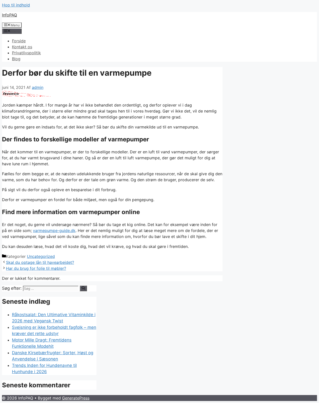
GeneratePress (75, 398)
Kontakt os (22, 46)
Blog (16, 58)
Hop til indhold (16, 4)
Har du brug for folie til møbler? (36, 268)
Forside (19, 40)
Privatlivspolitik (26, 52)
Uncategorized (41, 256)
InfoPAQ (9, 14)
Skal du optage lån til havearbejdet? (40, 262)
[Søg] (83, 288)
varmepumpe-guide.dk (54, 230)
